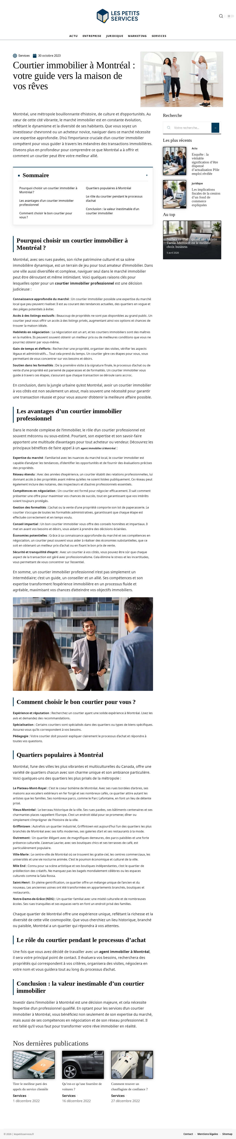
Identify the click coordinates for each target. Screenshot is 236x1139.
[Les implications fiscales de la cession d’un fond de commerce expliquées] (174, 194)
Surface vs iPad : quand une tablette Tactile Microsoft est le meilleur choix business (192, 243)
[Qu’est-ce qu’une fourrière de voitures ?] (83, 1065)
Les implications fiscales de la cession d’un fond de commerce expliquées (206, 197)
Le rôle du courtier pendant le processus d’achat (114, 198)
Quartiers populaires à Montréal (108, 188)
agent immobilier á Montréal (98, 448)
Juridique (197, 183)
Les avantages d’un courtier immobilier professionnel (46, 203)
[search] (221, 16)
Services (19, 1095)
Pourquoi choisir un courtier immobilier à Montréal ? (48, 190)
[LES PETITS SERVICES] (118, 16)
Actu (194, 148)
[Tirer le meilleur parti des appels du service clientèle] (34, 1065)
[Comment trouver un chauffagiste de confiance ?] (132, 1065)
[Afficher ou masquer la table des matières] (98, 175)
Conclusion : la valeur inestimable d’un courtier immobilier (112, 211)
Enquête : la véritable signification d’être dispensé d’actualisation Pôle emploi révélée (205, 164)
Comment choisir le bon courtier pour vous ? (45, 215)
